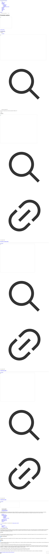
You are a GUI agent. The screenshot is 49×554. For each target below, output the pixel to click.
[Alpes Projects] (3, 0)
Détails (3, 526)
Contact (3, 521)
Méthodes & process (4, 519)
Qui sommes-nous (4, 514)
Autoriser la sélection (8, 552)
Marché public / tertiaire (6, 518)
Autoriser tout (12, 552)
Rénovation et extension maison (4, 241)
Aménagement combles (3, 370)
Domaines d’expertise (4, 515)
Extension (3, 33)
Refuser (1, 552)
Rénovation (4, 516)
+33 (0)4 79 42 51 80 (4, 510)
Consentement (3, 525)
